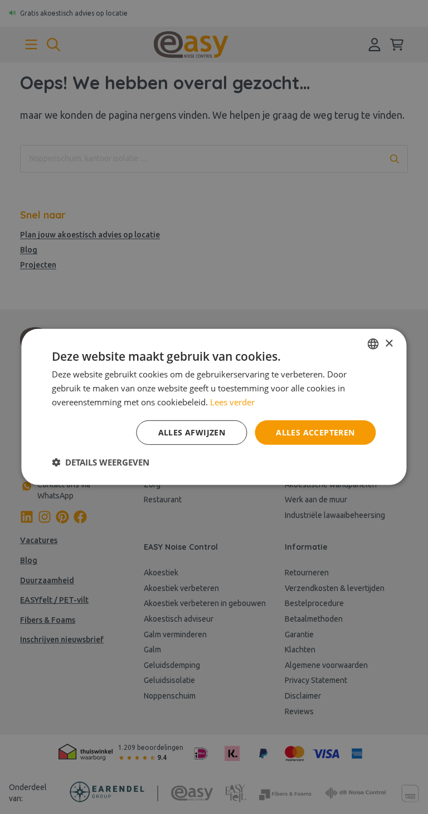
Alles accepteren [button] (315, 432)
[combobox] (373, 344)
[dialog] (213, 407)
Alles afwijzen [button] (192, 432)
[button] (100, 462)
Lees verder (232, 402)
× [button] (389, 343)
